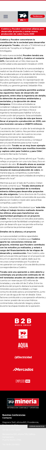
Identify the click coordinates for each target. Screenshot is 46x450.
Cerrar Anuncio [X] (36, 426)
